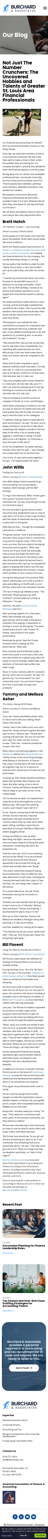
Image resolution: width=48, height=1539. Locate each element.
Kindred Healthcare (33, 754)
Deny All (23, 1535)
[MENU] (45, 8)
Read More (9, 1253)
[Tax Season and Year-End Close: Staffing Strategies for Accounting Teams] (24, 1278)
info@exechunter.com (13, 1459)
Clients (7, 1242)
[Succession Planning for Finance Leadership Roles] (24, 1223)
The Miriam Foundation (32, 954)
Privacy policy (7, 1535)
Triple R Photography (31, 477)
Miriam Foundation (15, 999)
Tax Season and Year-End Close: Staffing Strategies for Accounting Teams (24, 1303)
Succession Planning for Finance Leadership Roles (24, 1247)
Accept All (40, 1535)
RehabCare (8, 754)
